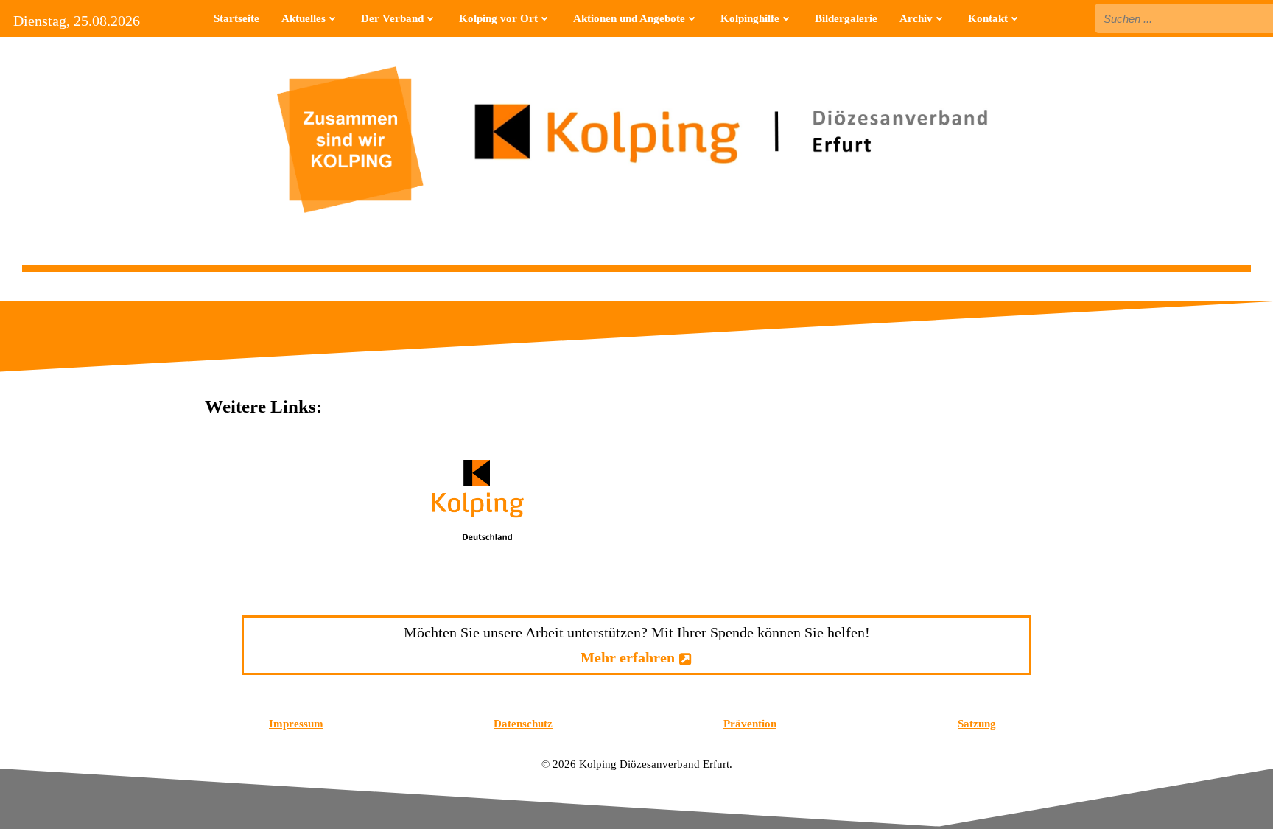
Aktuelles (303, 18)
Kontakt (988, 18)
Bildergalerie (846, 18)
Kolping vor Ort (498, 18)
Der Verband (392, 18)
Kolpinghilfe (749, 18)
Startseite (236, 18)
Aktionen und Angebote (629, 18)
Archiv (916, 18)
